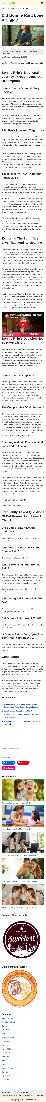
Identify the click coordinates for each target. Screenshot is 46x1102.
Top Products (6, 1076)
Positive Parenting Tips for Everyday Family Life (19, 908)
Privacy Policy (7, 1092)
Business (5, 1026)
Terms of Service (22, 1092)
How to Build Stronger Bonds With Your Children (19, 881)
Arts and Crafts (7, 1018)
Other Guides (7, 1053)
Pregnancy (6, 1064)
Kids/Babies (6, 1041)
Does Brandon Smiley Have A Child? (18, 711)
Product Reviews (8, 1068)
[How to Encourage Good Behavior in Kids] (23, 816)
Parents (4, 1060)
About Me (40, 1095)
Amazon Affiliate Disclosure (12, 1095)
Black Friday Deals (9, 1022)
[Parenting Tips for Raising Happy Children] (23, 790)
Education (5, 1030)
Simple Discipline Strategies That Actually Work (19, 855)
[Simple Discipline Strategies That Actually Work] (23, 843)
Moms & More (7, 1049)
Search (40, 748)
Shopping (5, 1072)
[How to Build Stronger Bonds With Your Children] (23, 869)
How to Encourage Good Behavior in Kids (17, 829)
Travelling (5, 1080)
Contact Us (29, 1095)
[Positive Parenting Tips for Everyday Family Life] (23, 895)
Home (4, 8)
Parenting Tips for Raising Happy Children (17, 803)
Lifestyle (5, 1045)
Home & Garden (8, 1037)
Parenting (5, 1057)
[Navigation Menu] (41, 3)
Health (4, 1034)
